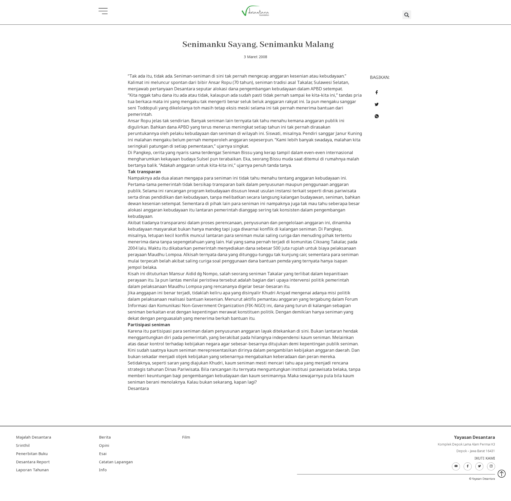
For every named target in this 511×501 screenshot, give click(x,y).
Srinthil (23, 445)
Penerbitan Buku (32, 453)
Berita (105, 437)
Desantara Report (33, 461)
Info (103, 469)
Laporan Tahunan (32, 469)
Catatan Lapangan (116, 461)
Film (186, 437)
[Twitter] (479, 466)
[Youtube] (456, 466)
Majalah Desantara (33, 437)
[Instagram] (491, 466)
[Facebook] (468, 466)
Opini (104, 445)
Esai (102, 453)
